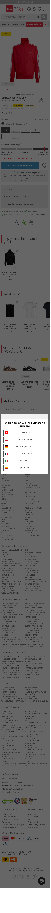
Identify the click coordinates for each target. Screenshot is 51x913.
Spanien (25, 468)
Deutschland (24, 447)
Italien (24, 461)
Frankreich (24, 454)
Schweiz (25, 433)
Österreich (25, 440)
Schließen (45, 416)
